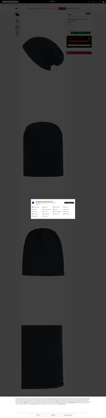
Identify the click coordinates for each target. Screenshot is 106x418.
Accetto (38, 415)
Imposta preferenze (68, 415)
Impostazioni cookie (33, 403)
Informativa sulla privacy (62, 403)
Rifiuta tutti (53, 415)
